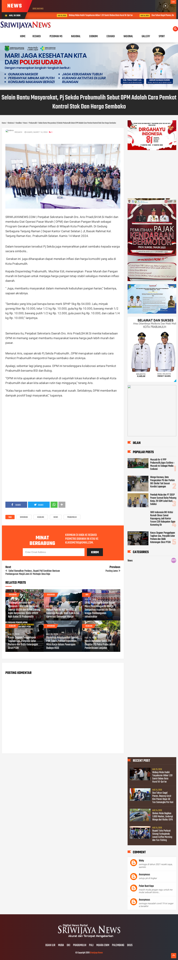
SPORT (162, 36)
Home (23, 36)
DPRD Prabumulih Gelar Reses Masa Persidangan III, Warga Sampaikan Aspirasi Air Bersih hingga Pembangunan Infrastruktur (100, 610)
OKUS (129, 945)
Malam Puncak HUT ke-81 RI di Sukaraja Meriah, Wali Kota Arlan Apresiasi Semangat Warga (62, 613)
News (56, 517)
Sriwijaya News (96, 953)
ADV (87, 595)
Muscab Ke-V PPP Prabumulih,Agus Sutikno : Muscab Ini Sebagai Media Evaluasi (162, 464)
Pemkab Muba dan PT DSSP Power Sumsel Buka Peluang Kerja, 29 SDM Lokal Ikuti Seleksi (163, 500)
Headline (40, 517)
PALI (91, 945)
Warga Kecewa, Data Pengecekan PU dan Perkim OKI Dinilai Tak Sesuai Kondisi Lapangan (162, 482)
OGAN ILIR (50, 945)
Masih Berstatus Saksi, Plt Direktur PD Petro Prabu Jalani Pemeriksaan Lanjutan (100, 644)
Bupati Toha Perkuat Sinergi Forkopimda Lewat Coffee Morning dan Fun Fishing (162, 835)
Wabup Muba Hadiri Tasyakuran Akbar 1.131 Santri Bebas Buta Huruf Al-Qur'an (82, 15)
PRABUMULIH (79, 945)
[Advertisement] (62, 425)
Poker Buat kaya (146, 886)
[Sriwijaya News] (89, 938)
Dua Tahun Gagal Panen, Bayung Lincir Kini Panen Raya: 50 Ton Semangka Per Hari (162, 798)
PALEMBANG (118, 945)
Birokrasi (24, 517)
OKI (68, 945)
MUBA (61, 945)
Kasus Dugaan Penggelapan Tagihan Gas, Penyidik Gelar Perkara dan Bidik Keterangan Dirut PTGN (23, 643)
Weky (141, 860)
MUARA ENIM (102, 945)
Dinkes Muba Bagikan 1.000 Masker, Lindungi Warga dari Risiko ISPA (162, 816)
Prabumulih (72, 517)
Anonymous (144, 874)
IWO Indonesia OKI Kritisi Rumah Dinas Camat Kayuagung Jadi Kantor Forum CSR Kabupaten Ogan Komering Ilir (162, 518)
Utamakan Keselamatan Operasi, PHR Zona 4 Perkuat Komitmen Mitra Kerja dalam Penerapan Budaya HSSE (62, 643)
